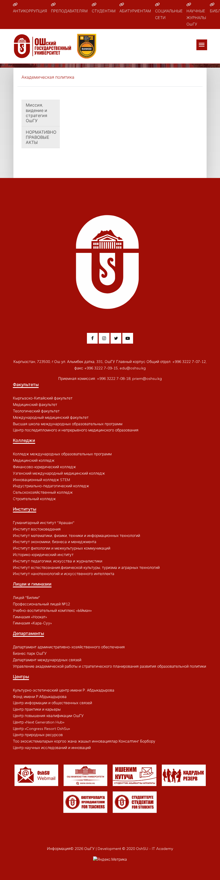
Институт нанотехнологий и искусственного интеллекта (63, 573)
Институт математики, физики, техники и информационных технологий (76, 535)
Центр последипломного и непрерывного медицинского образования (75, 430)
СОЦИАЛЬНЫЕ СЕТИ (169, 14)
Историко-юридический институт (43, 554)
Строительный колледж (34, 498)
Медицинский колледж (33, 460)
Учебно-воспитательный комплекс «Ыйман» (52, 610)
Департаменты (28, 633)
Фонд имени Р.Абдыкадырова (40, 696)
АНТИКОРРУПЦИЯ (30, 11)
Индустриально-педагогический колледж (51, 485)
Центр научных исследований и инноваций (52, 747)
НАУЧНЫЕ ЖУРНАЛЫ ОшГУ (196, 18)
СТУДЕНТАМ (104, 11)
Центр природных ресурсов (38, 734)
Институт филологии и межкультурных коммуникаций (61, 548)
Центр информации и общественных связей (52, 702)
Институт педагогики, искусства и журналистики (57, 561)
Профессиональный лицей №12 (41, 604)
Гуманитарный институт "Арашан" (43, 522)
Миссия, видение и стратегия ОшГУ (36, 112)
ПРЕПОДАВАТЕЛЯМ (69, 11)
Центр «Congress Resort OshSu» (41, 728)
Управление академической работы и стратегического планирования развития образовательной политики (109, 666)
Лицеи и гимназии (32, 584)
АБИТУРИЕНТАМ (135, 11)
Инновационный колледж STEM (41, 479)
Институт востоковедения (37, 529)
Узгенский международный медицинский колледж (59, 473)
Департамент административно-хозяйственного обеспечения (69, 647)
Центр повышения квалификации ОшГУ (48, 715)
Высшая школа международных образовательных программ (67, 423)
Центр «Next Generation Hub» (38, 722)
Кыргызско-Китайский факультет (42, 398)
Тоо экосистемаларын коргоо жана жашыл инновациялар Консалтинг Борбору (84, 741)
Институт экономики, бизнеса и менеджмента (54, 541)
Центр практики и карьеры (37, 709)
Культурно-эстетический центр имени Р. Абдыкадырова (63, 690)
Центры (21, 676)
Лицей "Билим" (26, 597)
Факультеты (26, 384)
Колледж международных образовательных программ (62, 454)
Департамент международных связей (47, 659)
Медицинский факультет (35, 404)
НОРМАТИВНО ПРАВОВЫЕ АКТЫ (41, 137)
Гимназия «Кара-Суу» (32, 623)
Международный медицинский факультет (51, 417)
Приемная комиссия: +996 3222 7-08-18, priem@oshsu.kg (110, 378)
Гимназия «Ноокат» (30, 616)
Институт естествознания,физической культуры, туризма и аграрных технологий (86, 567)
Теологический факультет (36, 411)
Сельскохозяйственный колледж (43, 492)
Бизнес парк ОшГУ (30, 653)
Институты (24, 509)
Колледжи (24, 440)
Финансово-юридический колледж (44, 466)
